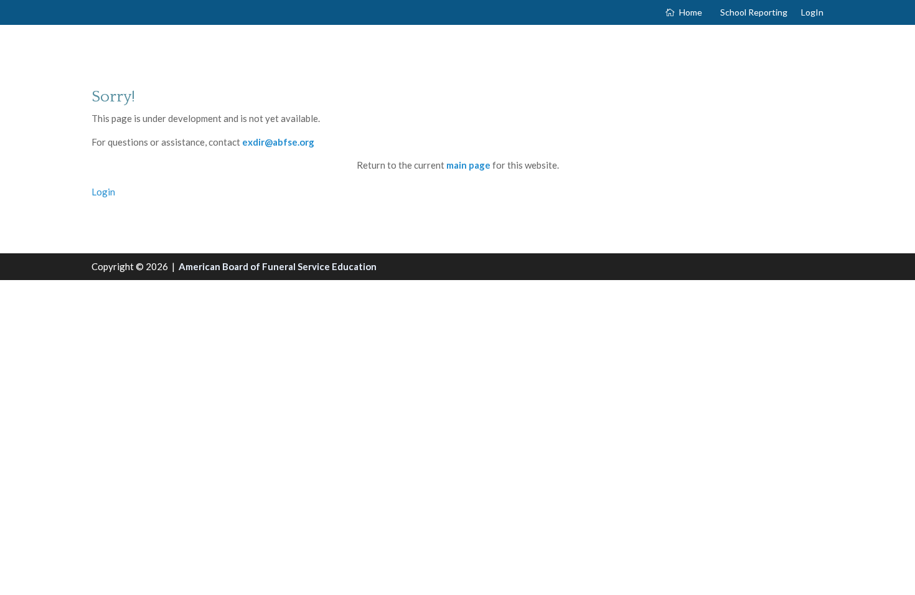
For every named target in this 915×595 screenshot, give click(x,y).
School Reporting (753, 12)
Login (103, 191)
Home (690, 12)
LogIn (812, 12)
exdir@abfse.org (278, 142)
